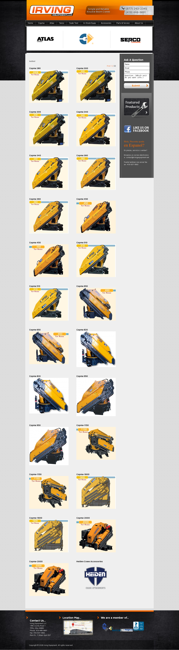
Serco (61, 23)
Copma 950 (82, 376)
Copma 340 (82, 112)
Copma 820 (82, 329)
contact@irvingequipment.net (137, 157)
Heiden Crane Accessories (89, 561)
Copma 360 (82, 155)
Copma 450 (82, 199)
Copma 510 (81, 242)
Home (30, 23)
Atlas (52, 23)
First (108, 66)
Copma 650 (82, 286)
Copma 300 (82, 68)
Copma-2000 (83, 518)
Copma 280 (35, 68)
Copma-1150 (82, 425)
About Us (139, 23)
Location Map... (72, 617)
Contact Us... (38, 620)
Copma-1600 (82, 474)
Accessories (106, 23)
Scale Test (73, 23)
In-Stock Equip (89, 23)
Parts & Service (123, 23)
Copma (41, 23)
